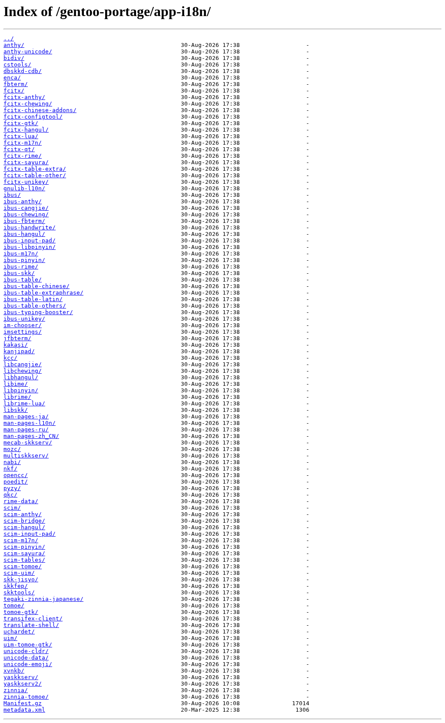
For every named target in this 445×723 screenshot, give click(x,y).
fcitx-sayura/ (26, 162)
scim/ (12, 507)
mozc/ (12, 449)
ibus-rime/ (20, 266)
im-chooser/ (22, 325)
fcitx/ (13, 90)
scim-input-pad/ (29, 534)
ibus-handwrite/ (29, 227)
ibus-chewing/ (26, 214)
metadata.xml (24, 709)
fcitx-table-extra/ (34, 169)
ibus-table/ (22, 279)
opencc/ (15, 475)
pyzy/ (12, 488)
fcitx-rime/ (22, 156)
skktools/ (19, 592)
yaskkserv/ (20, 677)
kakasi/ (15, 345)
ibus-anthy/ (22, 201)
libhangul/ (20, 377)
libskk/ (15, 410)
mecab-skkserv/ (27, 442)
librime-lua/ (24, 403)
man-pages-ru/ (26, 429)
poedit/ (15, 481)
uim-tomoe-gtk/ (27, 644)
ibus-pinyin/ (24, 260)
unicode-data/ (26, 657)
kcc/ (10, 358)
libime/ (15, 384)
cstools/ (17, 64)
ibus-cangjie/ (26, 208)
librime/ (17, 397)
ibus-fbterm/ (24, 221)
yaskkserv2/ (22, 683)
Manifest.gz (22, 703)
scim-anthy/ (22, 514)
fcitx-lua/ (20, 136)
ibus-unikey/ (24, 318)
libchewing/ (22, 371)
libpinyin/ (20, 390)
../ (8, 38)
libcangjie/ (22, 364)
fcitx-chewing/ (27, 103)
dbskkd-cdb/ (22, 71)
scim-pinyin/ (24, 547)
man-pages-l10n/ (29, 423)
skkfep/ (15, 586)
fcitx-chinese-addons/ (39, 110)
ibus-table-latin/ (33, 299)
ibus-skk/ (19, 273)
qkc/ (10, 494)
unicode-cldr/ (26, 651)
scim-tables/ (24, 560)
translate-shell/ (31, 625)
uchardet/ (19, 631)
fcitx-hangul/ (26, 129)
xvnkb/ (13, 670)
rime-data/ (20, 501)
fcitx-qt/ (19, 149)
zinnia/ (15, 690)
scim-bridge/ (24, 520)
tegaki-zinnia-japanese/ (43, 599)
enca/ (12, 77)
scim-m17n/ (20, 540)
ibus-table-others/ (34, 305)
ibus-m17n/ (20, 253)
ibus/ (12, 195)
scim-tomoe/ (22, 566)
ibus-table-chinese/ (36, 286)
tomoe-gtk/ (20, 612)
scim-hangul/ (24, 527)
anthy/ (13, 45)
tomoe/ (13, 605)
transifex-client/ (33, 618)
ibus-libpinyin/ (29, 247)
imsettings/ (22, 331)
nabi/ (12, 462)
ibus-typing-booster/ (38, 312)
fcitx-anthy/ (24, 97)
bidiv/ (13, 58)
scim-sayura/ (24, 553)
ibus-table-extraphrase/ (43, 292)
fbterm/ (15, 84)
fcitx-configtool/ (33, 116)
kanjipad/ (19, 351)
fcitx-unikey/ (26, 182)
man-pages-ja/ (26, 416)
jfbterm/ (17, 338)
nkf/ (10, 468)
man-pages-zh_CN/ (31, 436)
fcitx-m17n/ (22, 142)
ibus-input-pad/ (29, 240)
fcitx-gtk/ (20, 123)
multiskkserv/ (26, 455)
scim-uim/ (19, 573)
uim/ (10, 638)
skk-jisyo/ (20, 579)
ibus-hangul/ (24, 234)
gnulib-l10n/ (24, 188)
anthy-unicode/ (27, 51)
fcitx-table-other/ (34, 175)
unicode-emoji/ (27, 664)
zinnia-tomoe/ (26, 696)
